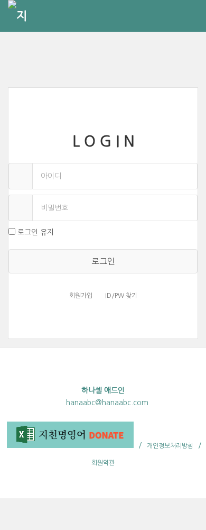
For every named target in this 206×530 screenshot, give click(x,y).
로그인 (103, 261)
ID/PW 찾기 (121, 296)
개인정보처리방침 (170, 446)
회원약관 (103, 463)
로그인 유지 (35, 232)
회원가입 (80, 296)
